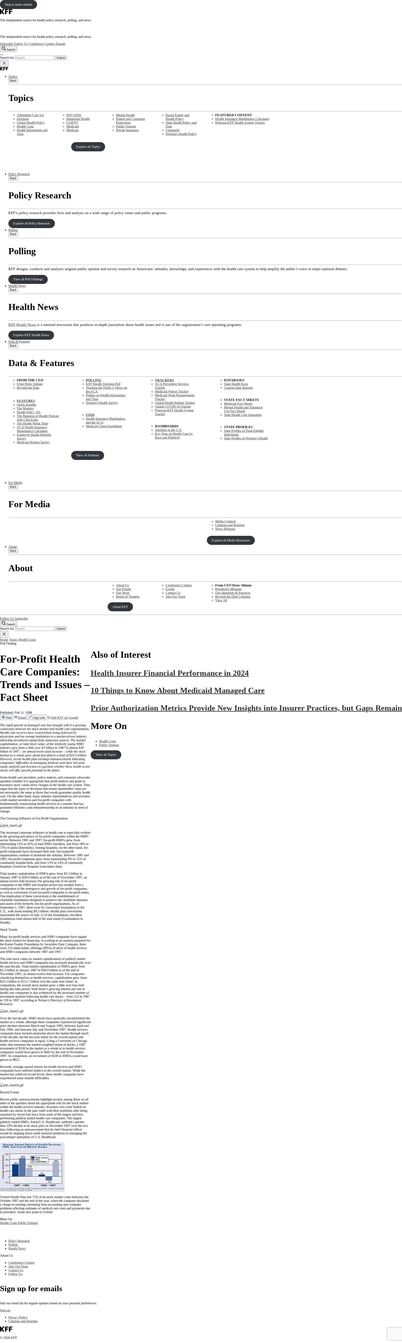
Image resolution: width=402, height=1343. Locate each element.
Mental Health (125, 115)
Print (8, 717)
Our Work (122, 593)
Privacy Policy (18, 1317)
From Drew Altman (30, 384)
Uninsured (172, 130)
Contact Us (173, 593)
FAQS (90, 415)
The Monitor (25, 408)
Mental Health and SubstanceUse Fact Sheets (243, 409)
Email (22, 717)
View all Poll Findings (28, 279)
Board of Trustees (127, 596)
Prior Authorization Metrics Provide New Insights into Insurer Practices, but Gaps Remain (246, 707)
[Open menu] (1, 54)
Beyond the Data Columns (232, 596)
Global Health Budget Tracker (175, 403)
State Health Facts (236, 384)
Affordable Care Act (30, 115)
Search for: (7, 57)
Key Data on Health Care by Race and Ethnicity (174, 435)
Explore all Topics (88, 146)
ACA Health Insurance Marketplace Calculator (32, 429)
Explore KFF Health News (31, 335)
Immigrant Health (78, 119)
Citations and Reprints (230, 525)
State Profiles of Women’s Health (246, 438)
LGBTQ (72, 122)
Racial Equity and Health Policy (177, 117)
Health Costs (25, 126)
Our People (123, 589)
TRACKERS (164, 380)
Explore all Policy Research (31, 223)
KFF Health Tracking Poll (103, 384)
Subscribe (6, 44)
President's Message (228, 589)
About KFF (120, 607)
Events (170, 589)
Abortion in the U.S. (168, 430)
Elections (23, 119)
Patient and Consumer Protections (130, 120)
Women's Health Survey (102, 403)
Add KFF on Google (64, 717)
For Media (15, 482)
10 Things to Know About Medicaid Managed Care (178, 690)
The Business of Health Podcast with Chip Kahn (38, 417)
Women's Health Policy (181, 134)
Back (13, 80)
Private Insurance (127, 130)
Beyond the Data (28, 387)
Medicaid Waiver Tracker (171, 391)
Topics (12, 76)
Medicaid (72, 126)
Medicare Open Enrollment (104, 426)
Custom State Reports (238, 387)
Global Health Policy (31, 122)
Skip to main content (18, 4)
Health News (17, 285)
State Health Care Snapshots (243, 415)
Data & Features (19, 341)
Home (4, 639)
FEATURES (26, 401)
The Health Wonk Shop (32, 423)
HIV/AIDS (73, 115)
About (12, 546)
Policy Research (19, 174)
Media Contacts (225, 521)
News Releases (225, 529)
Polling (13, 230)
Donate (60, 44)
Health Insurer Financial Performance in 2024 (170, 673)
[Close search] (4, 63)
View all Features (87, 455)
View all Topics (105, 754)
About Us (122, 585)
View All (221, 600)
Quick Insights (26, 404)
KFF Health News (22, 325)
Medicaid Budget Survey (33, 442)
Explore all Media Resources (231, 540)
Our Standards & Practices (232, 593)
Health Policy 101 (29, 412)
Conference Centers (42, 44)
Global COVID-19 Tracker (173, 406)
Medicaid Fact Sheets (238, 403)
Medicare (72, 130)
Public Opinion (126, 126)
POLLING (93, 380)
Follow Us (21, 44)
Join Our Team (175, 596)
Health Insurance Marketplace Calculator (242, 119)
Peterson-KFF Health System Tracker (240, 122)
